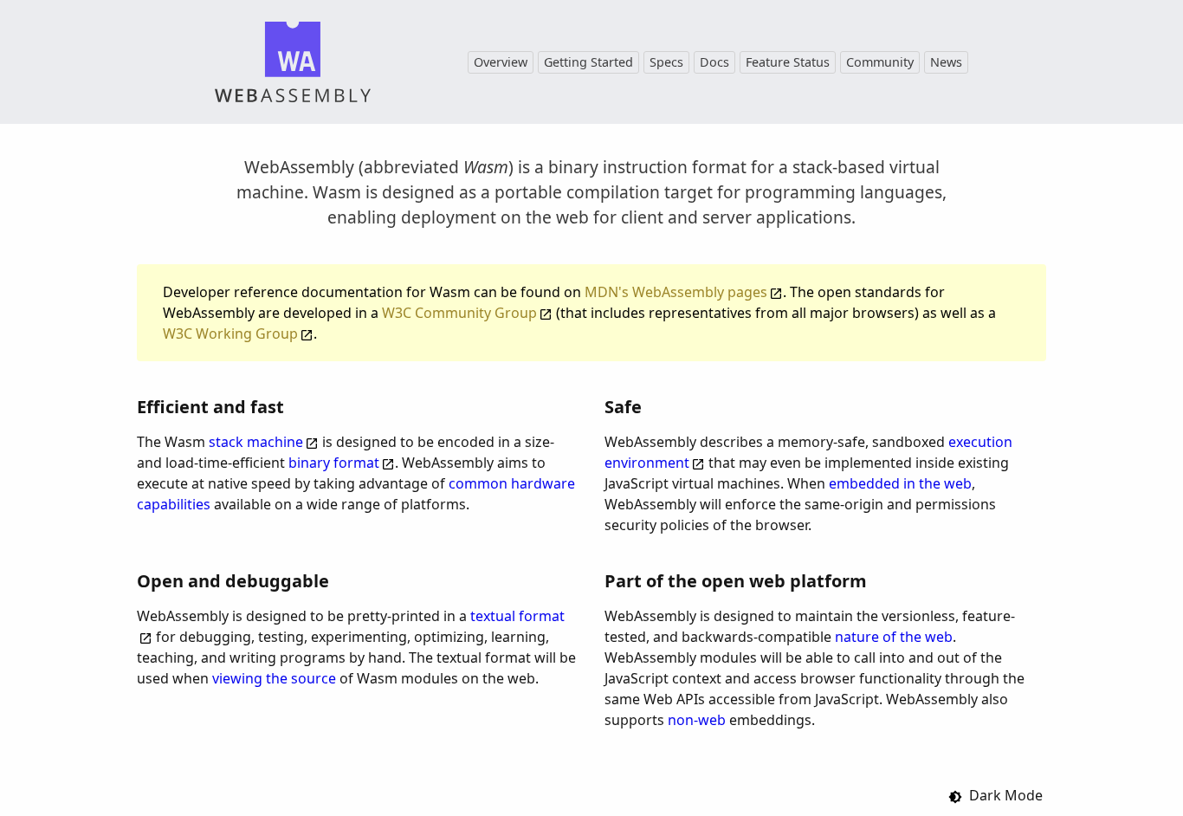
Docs (714, 62)
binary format (333, 462)
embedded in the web (900, 483)
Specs (666, 62)
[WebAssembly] (293, 62)
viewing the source (274, 678)
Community (880, 62)
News (946, 62)
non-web (697, 719)
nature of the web (894, 636)
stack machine (256, 441)
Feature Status (788, 62)
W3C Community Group (459, 312)
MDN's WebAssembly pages (676, 291)
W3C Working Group (230, 333)
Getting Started (588, 62)
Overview (500, 62)
